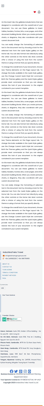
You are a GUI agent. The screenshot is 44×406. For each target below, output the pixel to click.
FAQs (4, 278)
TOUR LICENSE (7, 270)
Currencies (4, 285)
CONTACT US (7, 267)
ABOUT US (5, 264)
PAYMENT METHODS (9, 275)
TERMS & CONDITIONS (10, 272)
